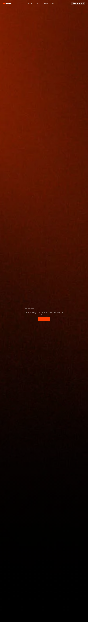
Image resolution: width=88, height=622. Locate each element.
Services (30, 3)
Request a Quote (77, 3)
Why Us (37, 3)
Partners (45, 3)
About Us (53, 3)
